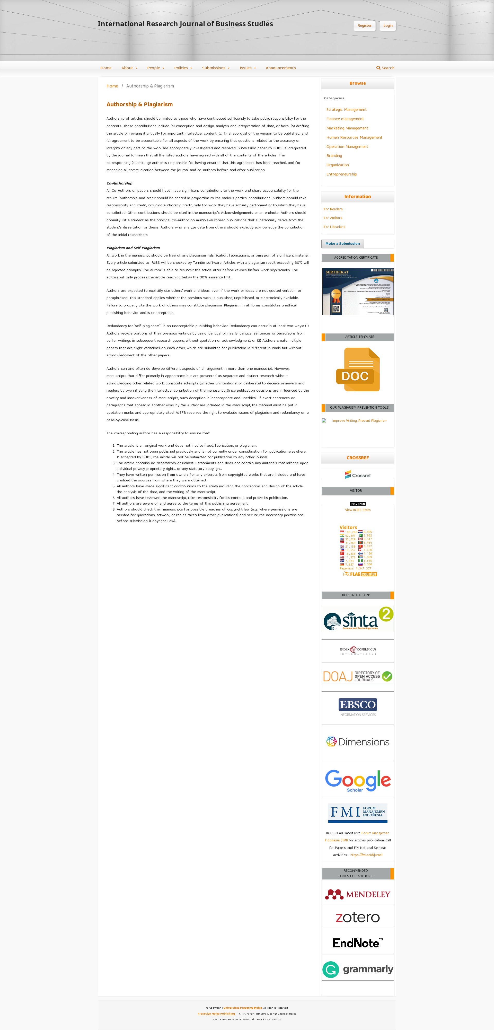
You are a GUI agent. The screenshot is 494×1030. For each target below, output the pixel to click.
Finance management (345, 119)
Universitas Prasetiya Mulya (242, 1008)
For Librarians (334, 227)
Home (105, 68)
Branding (334, 156)
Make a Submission (342, 244)
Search (387, 68)
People (154, 68)
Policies (181, 68)
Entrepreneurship (342, 174)
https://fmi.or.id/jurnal (366, 855)
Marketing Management (347, 128)
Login (388, 26)
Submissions (214, 68)
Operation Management (347, 147)
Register (364, 26)
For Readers (333, 209)
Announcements (281, 68)
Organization (338, 165)
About (127, 68)
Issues (246, 68)
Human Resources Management (355, 138)
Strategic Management (347, 110)
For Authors (333, 218)
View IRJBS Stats (358, 510)
